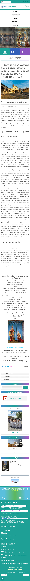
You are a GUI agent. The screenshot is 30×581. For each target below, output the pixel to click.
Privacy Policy (3, 574)
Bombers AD (15, 490)
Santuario (26, 51)
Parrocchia (5, 53)
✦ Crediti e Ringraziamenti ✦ (15, 569)
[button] (8, 445)
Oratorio (16, 51)
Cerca (25, 387)
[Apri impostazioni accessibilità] (2, 578)
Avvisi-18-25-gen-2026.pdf (14, 398)
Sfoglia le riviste (15, 432)
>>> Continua (25, 467)
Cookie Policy (26, 574)
